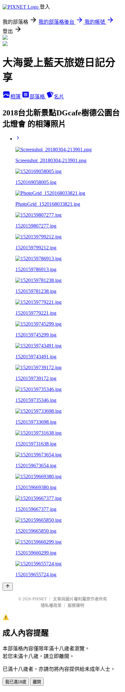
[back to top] (8, 587)
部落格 (37, 96)
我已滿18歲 (15, 681)
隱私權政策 (51, 605)
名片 (59, 96)
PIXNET (39, 598)
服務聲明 (76, 605)
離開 (37, 681)
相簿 (16, 96)
